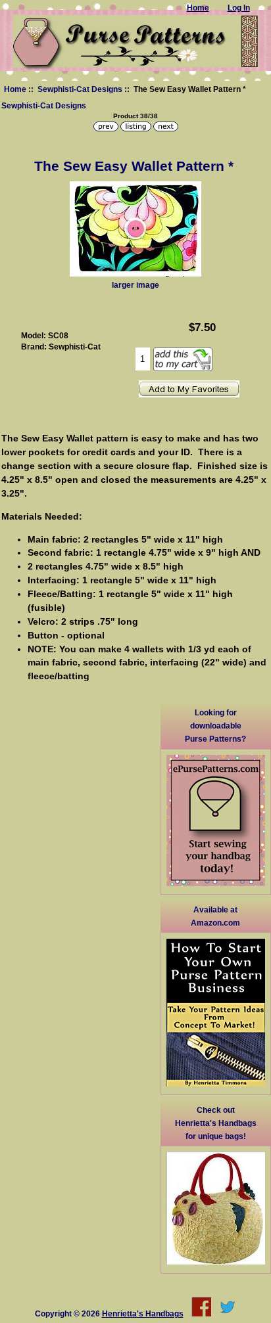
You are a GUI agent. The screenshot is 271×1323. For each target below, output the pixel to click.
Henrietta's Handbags (143, 1313)
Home (15, 89)
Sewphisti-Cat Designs (79, 89)
